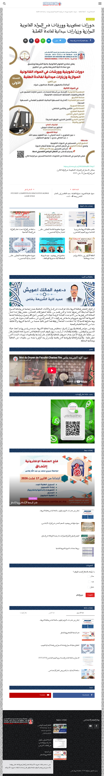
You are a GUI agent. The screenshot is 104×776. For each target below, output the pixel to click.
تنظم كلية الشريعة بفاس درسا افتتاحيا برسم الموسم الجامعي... (84, 230)
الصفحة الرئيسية (91, 11)
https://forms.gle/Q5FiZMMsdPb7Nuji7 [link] (79, 167)
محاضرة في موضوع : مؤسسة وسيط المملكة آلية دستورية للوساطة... (53, 257)
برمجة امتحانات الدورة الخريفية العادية (67, 548)
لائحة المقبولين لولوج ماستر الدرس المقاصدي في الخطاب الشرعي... (44, 742)
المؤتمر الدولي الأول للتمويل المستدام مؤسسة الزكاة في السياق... (60, 536)
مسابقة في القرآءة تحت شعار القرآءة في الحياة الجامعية (22, 230)
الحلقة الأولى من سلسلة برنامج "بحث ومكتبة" (84, 257)
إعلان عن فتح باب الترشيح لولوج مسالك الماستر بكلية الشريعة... (59, 511)
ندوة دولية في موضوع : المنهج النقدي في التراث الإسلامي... (60, 523)
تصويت (90, 595)
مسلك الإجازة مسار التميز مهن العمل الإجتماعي (64, 670)
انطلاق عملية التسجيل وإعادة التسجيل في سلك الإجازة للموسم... (59, 645)
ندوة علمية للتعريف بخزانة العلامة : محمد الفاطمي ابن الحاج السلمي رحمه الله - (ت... (74, 195)
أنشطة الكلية (82, 11)
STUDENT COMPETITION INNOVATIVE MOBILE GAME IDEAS (30, 195)
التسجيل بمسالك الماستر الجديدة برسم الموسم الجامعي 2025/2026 (58, 658)
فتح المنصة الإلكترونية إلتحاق (70, 633)
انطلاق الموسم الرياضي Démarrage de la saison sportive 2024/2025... (44, 729)
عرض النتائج (79, 595)
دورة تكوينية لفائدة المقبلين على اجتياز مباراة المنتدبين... (52, 230)
